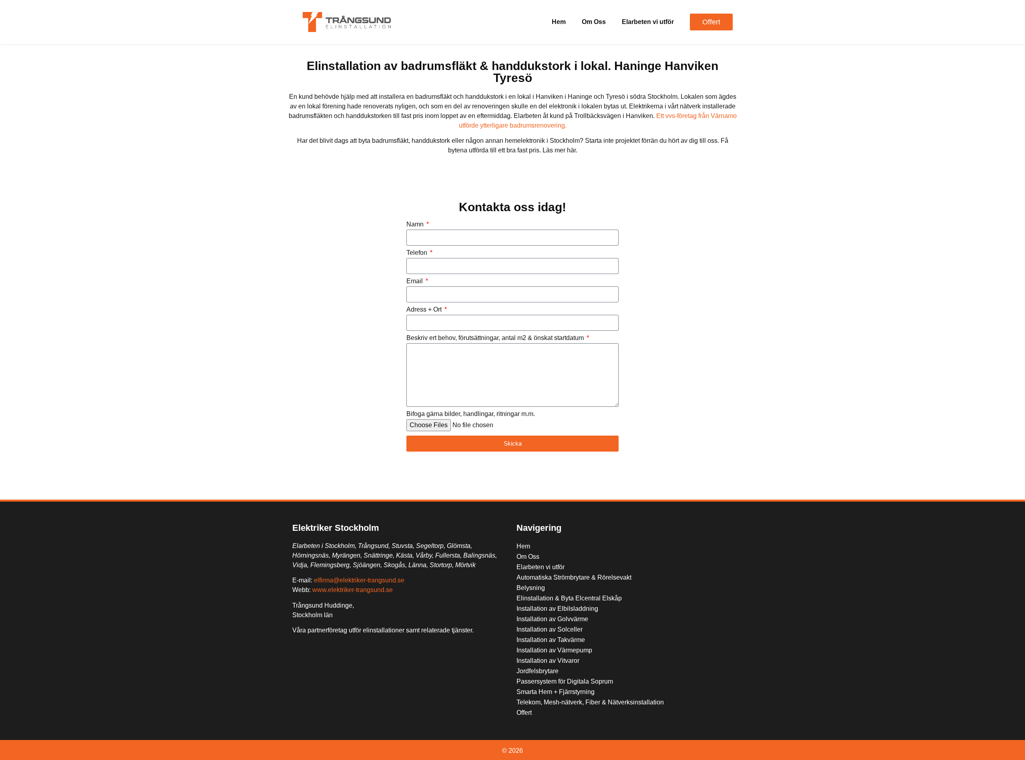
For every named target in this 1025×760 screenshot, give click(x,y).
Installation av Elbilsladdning (557, 608)
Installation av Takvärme (551, 639)
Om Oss (594, 21)
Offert (524, 712)
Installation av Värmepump (554, 650)
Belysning (531, 587)
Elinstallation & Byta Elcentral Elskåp (569, 598)
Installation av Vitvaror (548, 660)
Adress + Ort (424, 309)
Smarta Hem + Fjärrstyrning (556, 691)
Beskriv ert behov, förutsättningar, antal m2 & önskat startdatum (495, 338)
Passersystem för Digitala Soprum (565, 681)
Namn (415, 224)
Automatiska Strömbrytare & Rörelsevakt (574, 577)
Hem (559, 21)
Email (415, 281)
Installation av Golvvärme (552, 619)
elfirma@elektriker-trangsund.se (359, 580)
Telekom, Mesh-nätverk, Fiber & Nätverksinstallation (590, 702)
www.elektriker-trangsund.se (352, 589)
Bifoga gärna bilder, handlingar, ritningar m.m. (470, 414)
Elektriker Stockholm (335, 528)
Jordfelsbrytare (538, 671)
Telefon (417, 253)
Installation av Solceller (550, 629)
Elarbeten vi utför (648, 21)
